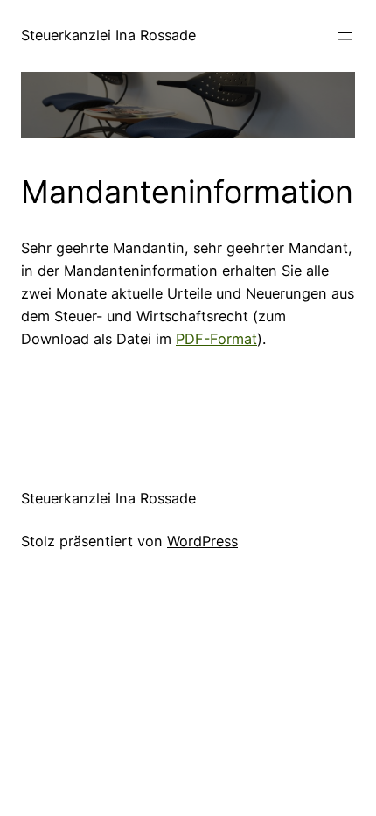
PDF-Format (216, 339)
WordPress (202, 541)
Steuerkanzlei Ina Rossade (108, 35)
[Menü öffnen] (344, 35)
